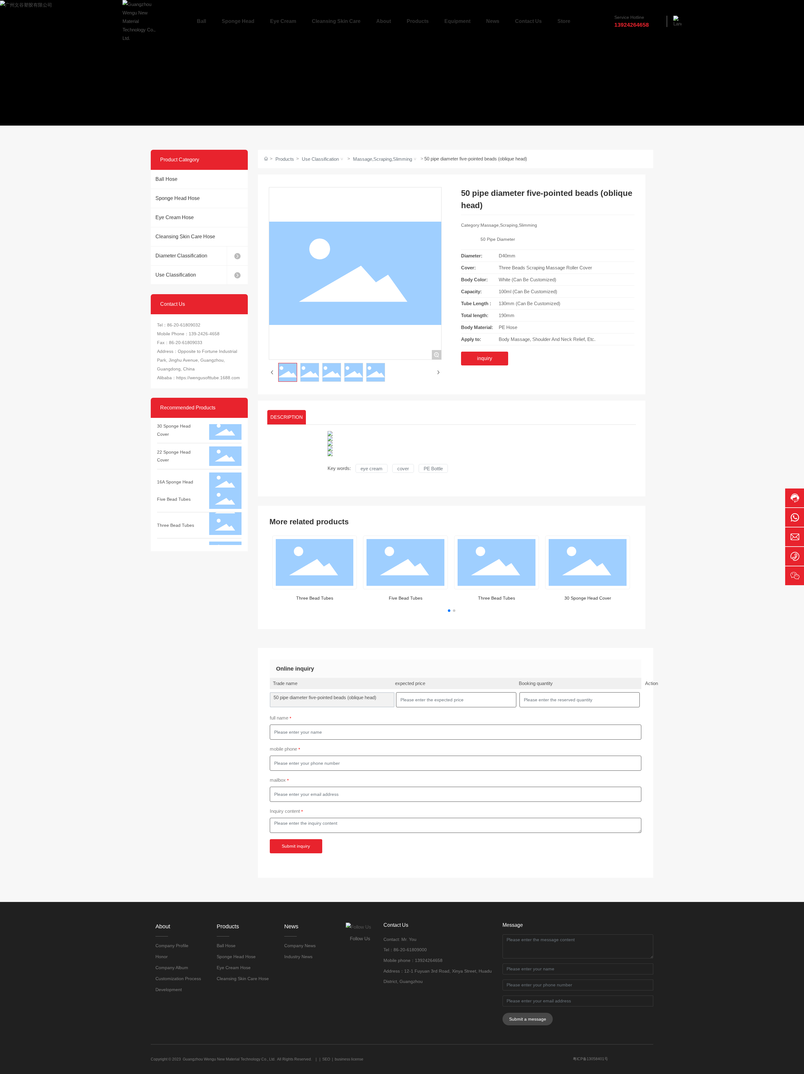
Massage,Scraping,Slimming (382, 159)
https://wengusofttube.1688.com (208, 377)
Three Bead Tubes (175, 513)
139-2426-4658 (204, 333)
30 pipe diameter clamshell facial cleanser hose (174, 543)
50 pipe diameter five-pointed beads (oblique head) (325, 697)
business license (349, 1059)
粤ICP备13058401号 (590, 1059)
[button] (449, 610)
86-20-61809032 (183, 324)
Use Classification (320, 159)
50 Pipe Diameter (498, 239)
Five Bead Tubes (174, 487)
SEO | (328, 1059)
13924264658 (429, 960)
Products (284, 159)
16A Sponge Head (175, 469)
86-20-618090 (408, 949)
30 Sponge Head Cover (587, 598)
